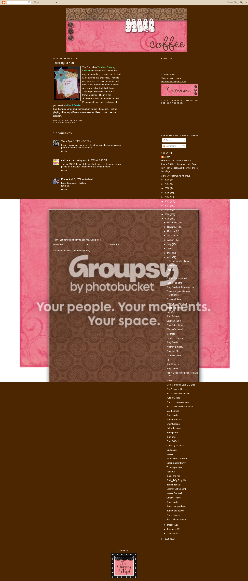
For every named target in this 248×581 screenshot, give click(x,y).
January (171, 533)
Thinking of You (63, 62)
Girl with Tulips (174, 428)
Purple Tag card (174, 283)
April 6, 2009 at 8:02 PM (95, 160)
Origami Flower (174, 497)
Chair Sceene (173, 424)
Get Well (171, 312)
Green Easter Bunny (176, 463)
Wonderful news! (175, 329)
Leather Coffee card (176, 489)
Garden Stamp (174, 321)
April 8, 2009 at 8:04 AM (81, 179)
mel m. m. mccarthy (71, 160)
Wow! (169, 380)
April (169, 257)
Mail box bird (173, 411)
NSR (169, 360)
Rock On (171, 471)
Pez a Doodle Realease (178, 393)
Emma (64, 179)
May (169, 253)
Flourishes (68, 123)
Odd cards (172, 450)
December (172, 222)
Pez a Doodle (173, 515)
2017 (167, 184)
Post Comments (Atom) (78, 250)
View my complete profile (175, 176)
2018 (167, 179)
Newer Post (58, 244)
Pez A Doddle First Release (180, 406)
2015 (167, 192)
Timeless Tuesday (176, 338)
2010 (167, 214)
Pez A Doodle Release (177, 389)
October (171, 231)
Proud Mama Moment (177, 519)
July (169, 244)
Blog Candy (172, 342)
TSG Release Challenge (178, 261)
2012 (167, 205)
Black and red (173, 476)
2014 (167, 197)
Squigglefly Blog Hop (177, 480)
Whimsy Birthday (175, 347)
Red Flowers (173, 364)
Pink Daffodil (173, 441)
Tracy (64, 141)
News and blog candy (177, 303)
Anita (167, 157)
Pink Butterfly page (176, 325)
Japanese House (175, 308)
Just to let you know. (177, 506)
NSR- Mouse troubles (177, 458)
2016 (167, 188)
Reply (64, 151)
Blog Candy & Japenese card (181, 287)
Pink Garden (173, 316)
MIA (169, 274)
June (170, 248)
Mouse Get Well (174, 493)
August (171, 240)
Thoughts (171, 270)
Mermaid (171, 334)
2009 (167, 218)
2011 (167, 210)
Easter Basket (174, 484)
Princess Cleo (173, 351)
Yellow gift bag (174, 299)
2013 (167, 201)
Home (87, 244)
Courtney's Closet (175, 445)
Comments (170, 146)
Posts (168, 140)
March (170, 525)
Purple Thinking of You (178, 402)
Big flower (171, 437)
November (172, 227)
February (171, 529)
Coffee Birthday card (177, 278)
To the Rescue (174, 355)
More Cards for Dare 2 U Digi (181, 385)
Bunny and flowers (176, 510)
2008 (167, 539)
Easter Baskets (174, 419)
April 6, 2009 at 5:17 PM (79, 141)
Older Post (115, 244)
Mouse (170, 454)
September (172, 235)
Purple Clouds (173, 398)
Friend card (172, 265)
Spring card (172, 432)
